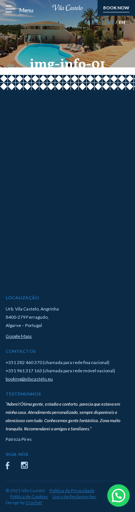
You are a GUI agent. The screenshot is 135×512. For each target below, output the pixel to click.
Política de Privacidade (72, 490)
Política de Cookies (29, 496)
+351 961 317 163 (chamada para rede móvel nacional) (60, 370)
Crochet (34, 502)
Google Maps (19, 336)
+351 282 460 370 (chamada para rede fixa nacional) (58, 362)
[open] (10, 9)
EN (122, 22)
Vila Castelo (67, 7)
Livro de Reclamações (74, 496)
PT (111, 22)
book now (116, 7)
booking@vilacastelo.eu (29, 379)
